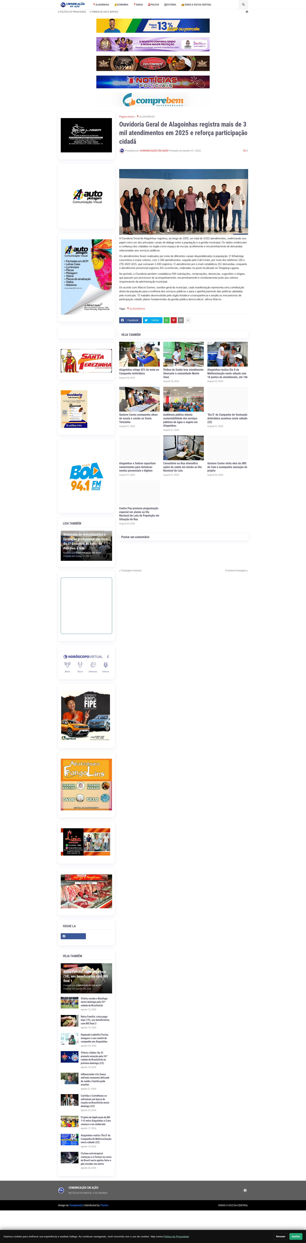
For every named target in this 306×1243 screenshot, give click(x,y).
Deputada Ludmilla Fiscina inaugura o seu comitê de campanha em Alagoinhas (94, 1038)
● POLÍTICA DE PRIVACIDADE (72, 12)
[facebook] (247, 11)
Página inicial (126, 116)
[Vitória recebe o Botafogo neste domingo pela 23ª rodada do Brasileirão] (69, 1002)
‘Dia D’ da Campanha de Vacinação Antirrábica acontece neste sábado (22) (227, 418)
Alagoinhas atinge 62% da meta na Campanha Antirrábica (139, 371)
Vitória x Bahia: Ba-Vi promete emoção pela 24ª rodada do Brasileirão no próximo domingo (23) (94, 1058)
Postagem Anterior (131, 570)
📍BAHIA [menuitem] (138, 4)
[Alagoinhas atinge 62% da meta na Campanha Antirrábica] (139, 354)
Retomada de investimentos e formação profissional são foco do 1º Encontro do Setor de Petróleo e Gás (85, 541)
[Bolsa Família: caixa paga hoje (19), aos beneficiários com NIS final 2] (69, 1021)
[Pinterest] (174, 320)
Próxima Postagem (235, 570)
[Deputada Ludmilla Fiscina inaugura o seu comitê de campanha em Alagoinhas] (69, 1039)
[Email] (181, 320)
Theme (104, 1205)
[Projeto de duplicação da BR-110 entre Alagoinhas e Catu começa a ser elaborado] (69, 1121)
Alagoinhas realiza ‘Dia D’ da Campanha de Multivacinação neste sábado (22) (96, 1139)
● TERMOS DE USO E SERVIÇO (104, 12)
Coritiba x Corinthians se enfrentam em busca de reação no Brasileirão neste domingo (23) (95, 1101)
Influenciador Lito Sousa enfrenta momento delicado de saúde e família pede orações (95, 1079)
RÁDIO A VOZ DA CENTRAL (233, 1205)
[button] (243, 4)
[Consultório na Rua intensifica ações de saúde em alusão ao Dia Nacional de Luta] (183, 447)
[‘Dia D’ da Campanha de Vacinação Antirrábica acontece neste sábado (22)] (227, 399)
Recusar (280, 1236)
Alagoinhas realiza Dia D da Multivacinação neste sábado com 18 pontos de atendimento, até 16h (227, 373)
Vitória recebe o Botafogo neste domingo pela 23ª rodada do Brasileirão (94, 1002)
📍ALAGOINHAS (145, 116)
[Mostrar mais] (188, 320)
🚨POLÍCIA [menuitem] (153, 4)
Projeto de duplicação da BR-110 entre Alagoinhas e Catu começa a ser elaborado (96, 1121)
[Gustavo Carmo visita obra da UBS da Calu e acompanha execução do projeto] (227, 447)
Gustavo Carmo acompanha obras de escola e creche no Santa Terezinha (138, 418)
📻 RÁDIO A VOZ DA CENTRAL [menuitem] (196, 4)
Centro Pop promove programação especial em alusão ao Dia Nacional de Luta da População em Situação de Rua (139, 514)
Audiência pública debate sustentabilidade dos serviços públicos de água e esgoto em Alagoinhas (180, 420)
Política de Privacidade (176, 1236)
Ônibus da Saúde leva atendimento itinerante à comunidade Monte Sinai (183, 373)
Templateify (76, 1205)
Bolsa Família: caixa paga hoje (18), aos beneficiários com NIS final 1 (85, 976)
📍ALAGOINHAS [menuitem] (100, 4)
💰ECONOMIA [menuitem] (121, 4)
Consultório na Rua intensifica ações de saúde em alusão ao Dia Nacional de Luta (182, 467)
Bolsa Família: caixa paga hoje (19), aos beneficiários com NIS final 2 (95, 1020)
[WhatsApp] (167, 320)
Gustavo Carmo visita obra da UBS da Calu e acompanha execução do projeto (227, 467)
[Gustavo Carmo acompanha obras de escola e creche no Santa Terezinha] (139, 399)
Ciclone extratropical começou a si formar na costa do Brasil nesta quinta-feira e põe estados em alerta (96, 1158)
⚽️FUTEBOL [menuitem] (170, 4)
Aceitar (296, 1236)
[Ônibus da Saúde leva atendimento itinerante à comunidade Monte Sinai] (183, 354)
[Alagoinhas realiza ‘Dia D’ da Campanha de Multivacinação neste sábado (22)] (69, 1139)
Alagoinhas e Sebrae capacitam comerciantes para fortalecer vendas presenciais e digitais (137, 467)
